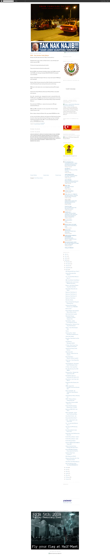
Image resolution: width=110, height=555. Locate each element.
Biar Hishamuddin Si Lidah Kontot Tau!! (71, 430)
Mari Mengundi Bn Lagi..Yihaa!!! (72, 271)
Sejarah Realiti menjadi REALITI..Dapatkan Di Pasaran (70, 238)
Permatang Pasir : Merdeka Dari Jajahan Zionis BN (72, 373)
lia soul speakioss (68, 220)
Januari (67, 479)
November (68, 263)
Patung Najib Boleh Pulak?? (71, 418)
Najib (42, 124)
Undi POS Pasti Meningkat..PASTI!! (70, 342)
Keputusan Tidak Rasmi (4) (71, 292)
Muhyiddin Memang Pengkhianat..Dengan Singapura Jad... (70, 317)
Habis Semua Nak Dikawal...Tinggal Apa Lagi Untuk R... (72, 353)
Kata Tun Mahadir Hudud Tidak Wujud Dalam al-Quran (70, 208)
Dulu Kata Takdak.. (69, 300)
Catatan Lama (58, 175)
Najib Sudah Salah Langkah (71, 314)
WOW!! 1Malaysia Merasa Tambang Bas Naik (71, 399)
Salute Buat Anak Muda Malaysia (72, 461)
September (68, 267)
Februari (68, 477)
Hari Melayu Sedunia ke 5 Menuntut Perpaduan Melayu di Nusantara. (71, 196)
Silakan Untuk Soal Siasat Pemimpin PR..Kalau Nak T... (72, 446)
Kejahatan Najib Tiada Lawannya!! (70, 453)
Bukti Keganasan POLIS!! (71, 456)
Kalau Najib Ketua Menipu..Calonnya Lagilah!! (72, 357)
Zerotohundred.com (69, 162)
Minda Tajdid (67, 199)
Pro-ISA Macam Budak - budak (72, 438)
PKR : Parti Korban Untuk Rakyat (72, 280)
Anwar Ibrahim (68, 179)
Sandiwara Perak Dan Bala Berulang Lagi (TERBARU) (72, 306)
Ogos (67, 269)
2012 (66, 254)
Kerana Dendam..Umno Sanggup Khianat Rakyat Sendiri (72, 311)
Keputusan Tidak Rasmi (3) (71, 294)
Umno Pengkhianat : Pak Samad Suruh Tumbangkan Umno (72, 364)
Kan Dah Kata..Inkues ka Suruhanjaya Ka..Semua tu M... (72, 376)
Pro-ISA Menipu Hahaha (71, 440)
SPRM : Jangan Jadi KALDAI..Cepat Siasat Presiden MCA (72, 387)
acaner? (66, 221)
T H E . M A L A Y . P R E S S (71, 194)
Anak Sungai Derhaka (69, 174)
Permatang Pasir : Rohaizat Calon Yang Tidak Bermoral (72, 324)
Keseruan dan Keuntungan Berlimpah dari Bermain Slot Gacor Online (71, 181)
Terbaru (67, 331)
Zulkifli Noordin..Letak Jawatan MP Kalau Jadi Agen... (72, 282)
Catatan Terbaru (33, 175)
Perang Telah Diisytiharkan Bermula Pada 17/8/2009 (71, 406)
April (67, 473)
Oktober (68, 265)
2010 (66, 258)
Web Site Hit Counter (67, 502)
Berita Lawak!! (69, 308)
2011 (66, 256)
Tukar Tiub (67, 185)
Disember (68, 261)
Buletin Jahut (67, 229)
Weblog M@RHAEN (69, 247)
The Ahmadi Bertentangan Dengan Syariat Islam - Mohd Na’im (71, 176)
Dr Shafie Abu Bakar (69, 191)
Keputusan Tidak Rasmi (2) (71, 296)
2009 (66, 260)
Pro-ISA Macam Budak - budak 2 (72, 436)
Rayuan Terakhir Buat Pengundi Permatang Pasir (72, 302)
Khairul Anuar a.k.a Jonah (70, 224)
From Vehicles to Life (55, 6)
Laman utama (46, 175)
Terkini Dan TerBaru (70, 336)
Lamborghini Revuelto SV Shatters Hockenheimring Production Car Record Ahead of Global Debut (71, 164)
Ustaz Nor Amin (68, 206)
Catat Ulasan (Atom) (38, 178)
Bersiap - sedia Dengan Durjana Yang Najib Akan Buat (72, 286)
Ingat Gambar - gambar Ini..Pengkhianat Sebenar (71, 321)
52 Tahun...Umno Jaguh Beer (71, 367)
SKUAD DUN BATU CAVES (70, 242)
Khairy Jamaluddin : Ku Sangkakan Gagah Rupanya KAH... (72, 392)
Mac (67, 475)
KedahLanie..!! (68, 212)
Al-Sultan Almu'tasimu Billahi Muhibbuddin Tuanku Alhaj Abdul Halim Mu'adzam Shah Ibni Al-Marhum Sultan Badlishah (71, 215)
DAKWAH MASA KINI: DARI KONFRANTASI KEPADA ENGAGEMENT (71, 202)
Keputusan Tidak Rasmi (70, 298)
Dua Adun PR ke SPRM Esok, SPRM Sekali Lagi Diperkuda (72, 244)
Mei (67, 471)
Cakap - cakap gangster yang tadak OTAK (71, 420)
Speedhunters (67, 168)
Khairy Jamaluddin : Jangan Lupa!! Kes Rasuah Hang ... (72, 413)
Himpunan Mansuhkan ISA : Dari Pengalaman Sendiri (72, 458)
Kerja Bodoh (37, 124)
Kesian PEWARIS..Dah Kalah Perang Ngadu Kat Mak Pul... (72, 450)
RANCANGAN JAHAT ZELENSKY (69, 187)
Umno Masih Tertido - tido (71, 416)
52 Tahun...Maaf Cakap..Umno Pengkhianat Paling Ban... (72, 345)
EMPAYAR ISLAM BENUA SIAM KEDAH (70, 236)
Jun (67, 469)
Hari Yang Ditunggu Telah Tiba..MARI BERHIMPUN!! (72, 464)
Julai (67, 467)
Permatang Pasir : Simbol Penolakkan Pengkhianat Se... (72, 333)
